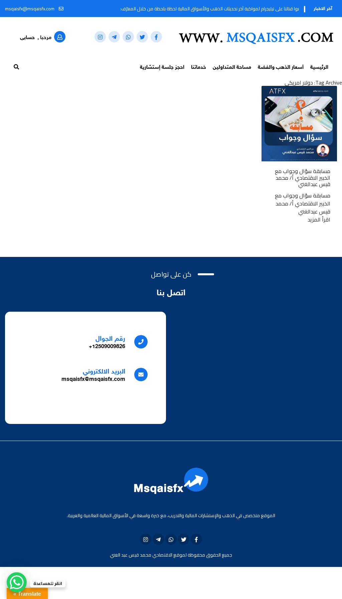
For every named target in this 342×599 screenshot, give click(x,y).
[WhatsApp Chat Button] (17, 582)
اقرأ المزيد (319, 219)
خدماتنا (198, 67)
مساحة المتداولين (232, 67)
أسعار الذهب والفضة (281, 67)
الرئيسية (319, 67)
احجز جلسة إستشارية (162, 67)
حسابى (27, 38)
